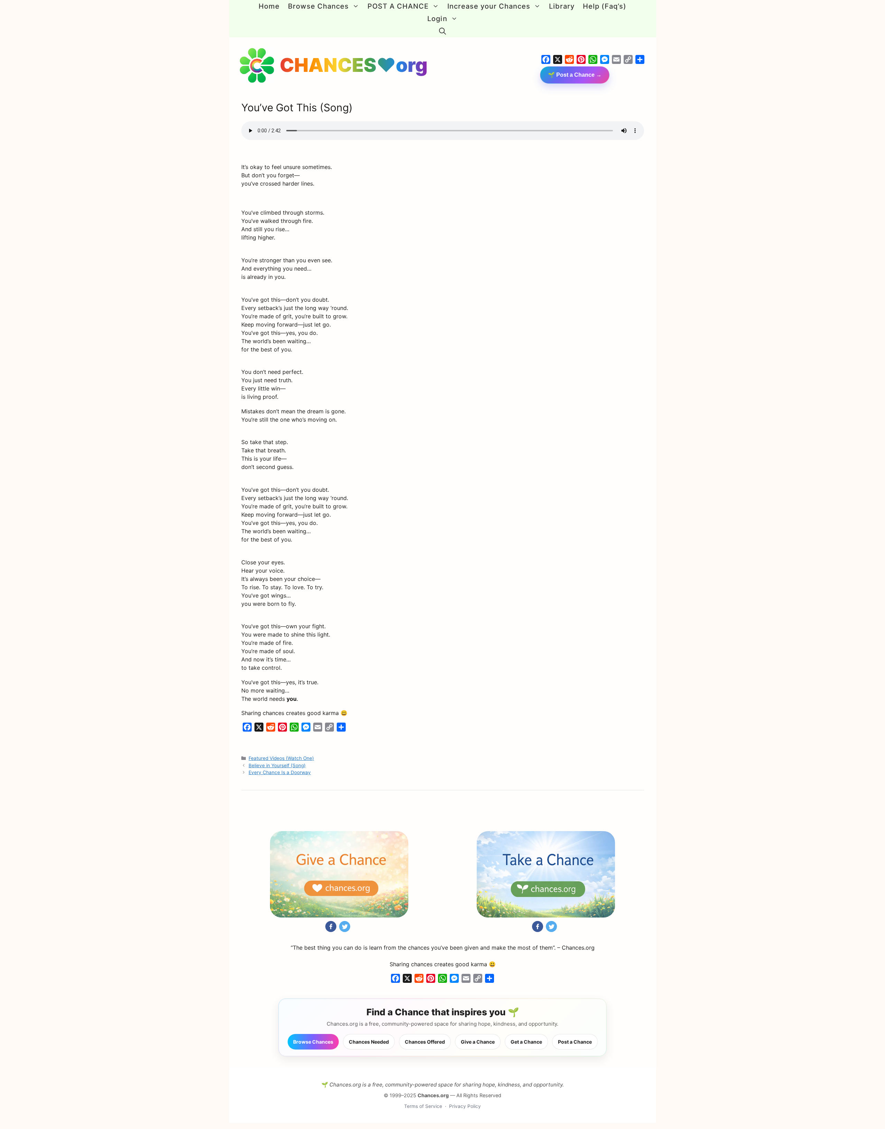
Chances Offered (425, 1042)
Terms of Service (423, 1106)
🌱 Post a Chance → (575, 75)
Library (562, 6)
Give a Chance (478, 1042)
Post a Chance (575, 1042)
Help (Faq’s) (604, 6)
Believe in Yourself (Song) (277, 765)
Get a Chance (526, 1042)
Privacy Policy (465, 1106)
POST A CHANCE (398, 6)
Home (269, 6)
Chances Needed (369, 1042)
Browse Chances (318, 6)
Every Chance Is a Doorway (280, 772)
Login (437, 19)
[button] (442, 31)
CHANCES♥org (354, 65)
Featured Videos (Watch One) (281, 758)
